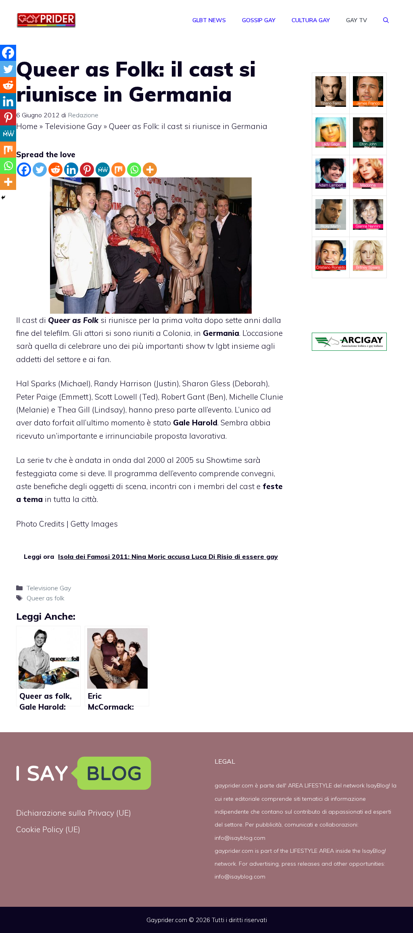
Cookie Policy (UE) (48, 829)
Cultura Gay (311, 20)
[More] (150, 169)
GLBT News (209, 20)
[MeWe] (103, 169)
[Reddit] (55, 169)
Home (27, 126)
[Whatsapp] (134, 169)
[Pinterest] (87, 169)
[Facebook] (24, 169)
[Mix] (118, 169)
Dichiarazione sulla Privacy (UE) (73, 813)
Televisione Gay (73, 126)
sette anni (244, 320)
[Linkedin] (71, 169)
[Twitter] (40, 169)
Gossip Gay (258, 20)
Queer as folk (46, 598)
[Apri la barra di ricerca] (386, 20)
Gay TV (356, 20)
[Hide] (3, 197)
